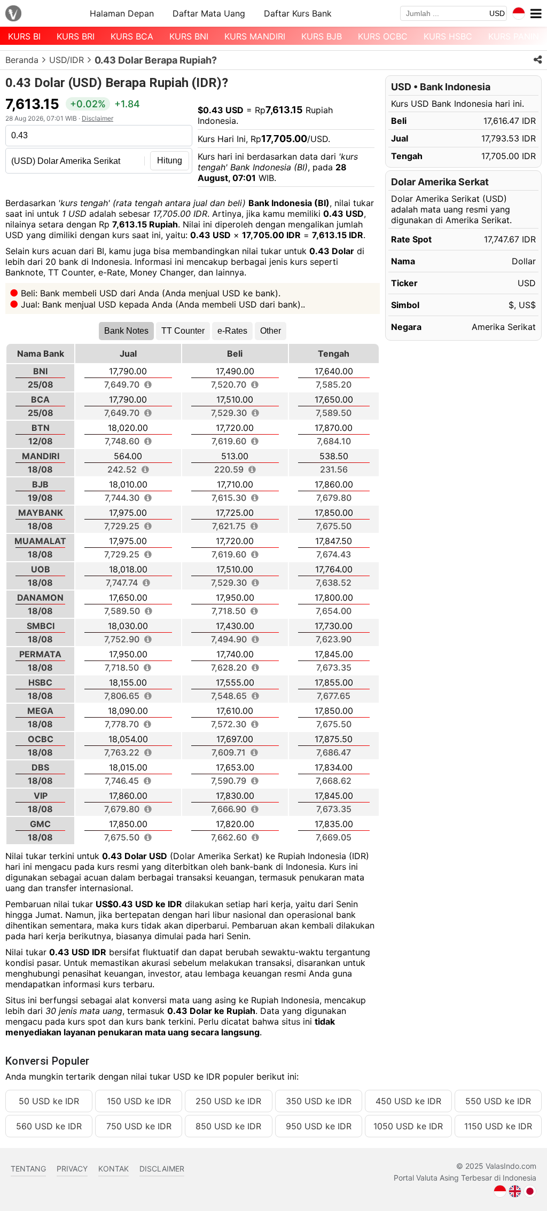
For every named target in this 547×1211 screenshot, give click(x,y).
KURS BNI (188, 36)
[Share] (538, 60)
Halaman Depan (122, 13)
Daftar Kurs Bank (298, 13)
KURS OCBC (383, 36)
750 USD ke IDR (138, 1126)
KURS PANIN (513, 36)
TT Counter (183, 330)
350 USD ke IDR (318, 1101)
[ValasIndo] (13, 13)
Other (270, 330)
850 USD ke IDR (228, 1126)
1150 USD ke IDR (498, 1126)
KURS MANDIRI (254, 36)
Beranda (21, 59)
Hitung (169, 160)
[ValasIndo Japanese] (529, 1190)
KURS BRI (76, 36)
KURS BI (24, 36)
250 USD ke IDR (228, 1101)
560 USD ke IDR (49, 1126)
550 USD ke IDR (498, 1101)
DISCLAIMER (161, 1168)
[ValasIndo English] (515, 1190)
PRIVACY (72, 1168)
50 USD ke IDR (49, 1101)
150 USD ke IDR (139, 1101)
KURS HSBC (448, 36)
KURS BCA (132, 36)
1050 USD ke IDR (408, 1126)
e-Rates (232, 330)
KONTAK (113, 1168)
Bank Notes (126, 330)
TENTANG (28, 1168)
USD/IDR (66, 59)
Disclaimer (97, 118)
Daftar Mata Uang (209, 13)
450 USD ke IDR (408, 1101)
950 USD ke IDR (318, 1126)
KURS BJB (321, 36)
